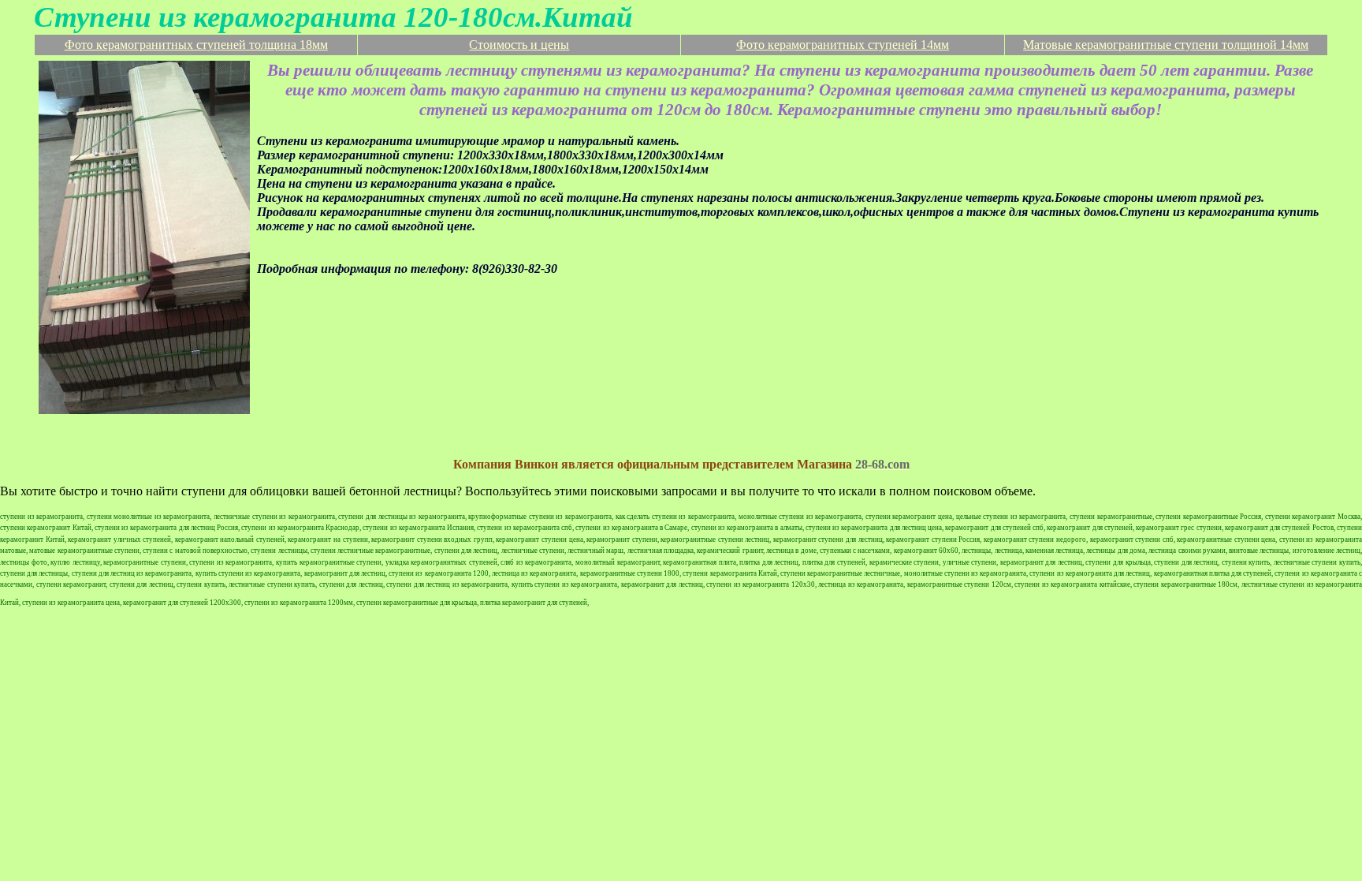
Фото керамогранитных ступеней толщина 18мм (196, 44)
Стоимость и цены (519, 44)
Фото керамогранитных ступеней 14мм (842, 44)
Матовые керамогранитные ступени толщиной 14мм (1165, 44)
